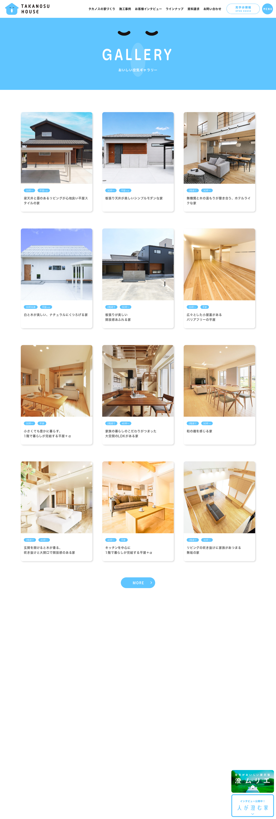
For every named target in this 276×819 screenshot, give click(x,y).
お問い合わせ (212, 8)
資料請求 (193, 8)
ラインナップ (175, 8)
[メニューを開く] (267, 8)
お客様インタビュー (148, 8)
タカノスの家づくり (101, 8)
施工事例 (125, 8)
